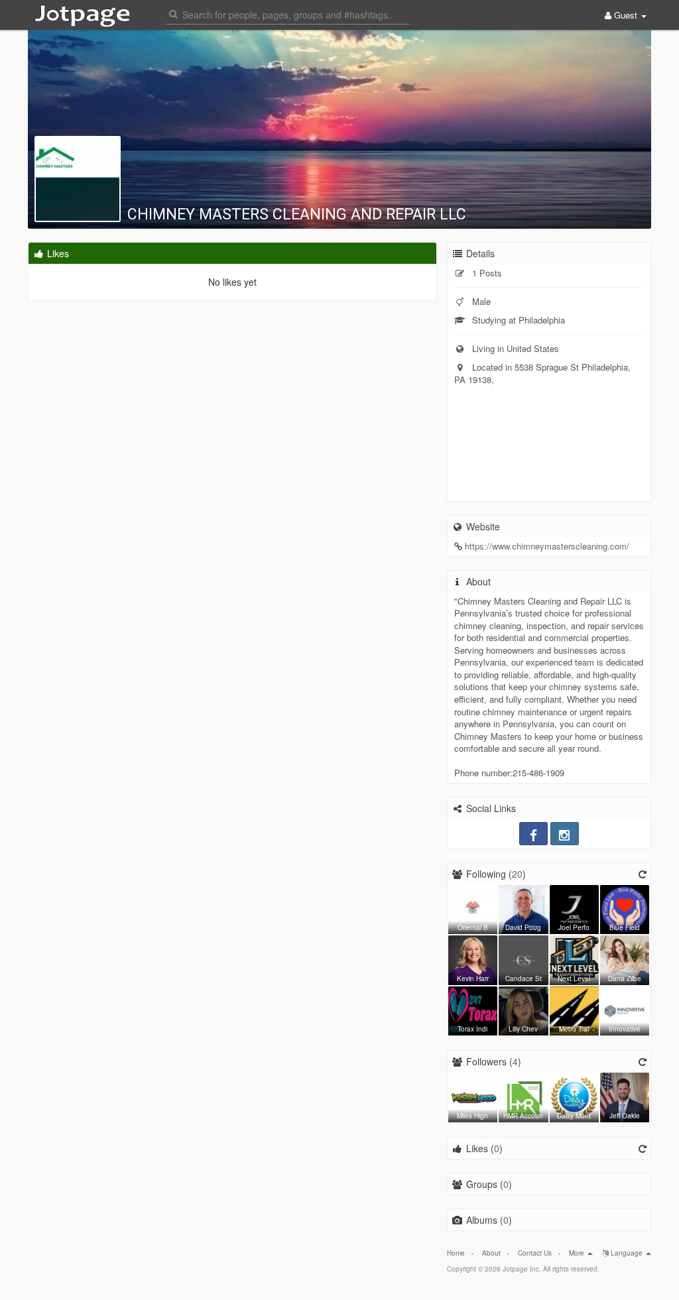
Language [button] (627, 1253)
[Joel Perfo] (574, 908)
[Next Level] (574, 958)
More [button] (577, 1253)
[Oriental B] (472, 908)
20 (517, 873)
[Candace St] (523, 958)
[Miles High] (472, 1095)
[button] (287, 14)
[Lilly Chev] (523, 1009)
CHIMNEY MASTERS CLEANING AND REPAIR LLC (296, 214)
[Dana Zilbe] (624, 958)
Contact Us (535, 1253)
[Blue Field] (624, 908)
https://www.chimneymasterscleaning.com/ (547, 546)
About (491, 1253)
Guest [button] (625, 15)
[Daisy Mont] (574, 1095)
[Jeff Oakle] (624, 1095)
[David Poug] (523, 908)
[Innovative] (624, 1009)
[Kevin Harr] (472, 958)
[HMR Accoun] (523, 1095)
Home (456, 1253)
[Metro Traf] (574, 1009)
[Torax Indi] (472, 1009)
